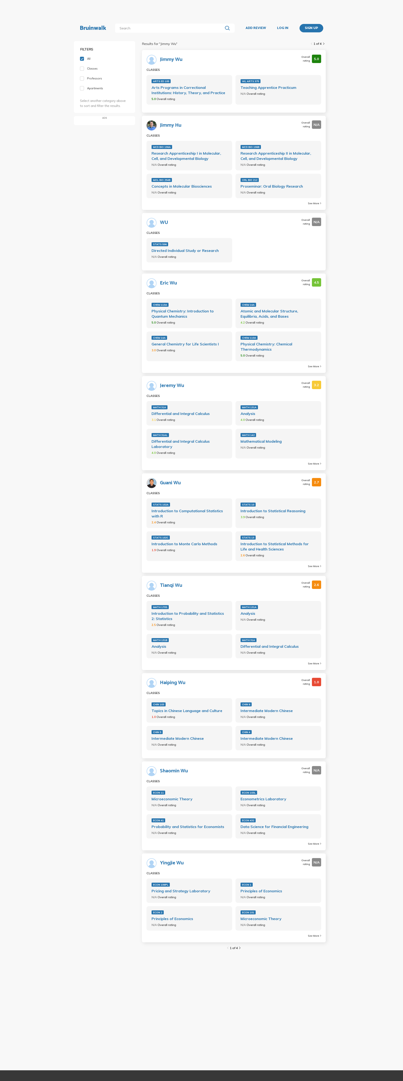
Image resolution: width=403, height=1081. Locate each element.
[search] (170, 28)
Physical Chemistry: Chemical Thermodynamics (266, 347)
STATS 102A (161, 504)
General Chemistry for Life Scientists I (185, 344)
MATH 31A (159, 407)
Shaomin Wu (174, 771)
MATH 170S (160, 607)
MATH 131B (160, 640)
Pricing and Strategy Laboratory (181, 891)
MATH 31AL (160, 435)
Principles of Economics (261, 891)
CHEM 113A (160, 304)
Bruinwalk (93, 28)
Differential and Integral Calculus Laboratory (181, 444)
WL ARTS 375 (250, 81)
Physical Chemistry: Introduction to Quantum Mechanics (183, 314)
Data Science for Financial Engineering (274, 826)
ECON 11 (158, 792)
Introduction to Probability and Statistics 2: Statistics (188, 616)
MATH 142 (248, 435)
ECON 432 (248, 820)
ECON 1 (246, 884)
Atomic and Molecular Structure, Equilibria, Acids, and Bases (269, 314)
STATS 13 (248, 537)
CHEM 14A (248, 304)
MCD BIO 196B (250, 147)
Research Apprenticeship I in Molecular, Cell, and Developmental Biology (186, 156)
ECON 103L (249, 792)
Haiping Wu (172, 683)
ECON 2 (157, 912)
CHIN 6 (246, 704)
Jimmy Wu (171, 59)
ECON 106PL (160, 884)
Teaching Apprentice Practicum (268, 87)
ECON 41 (158, 820)
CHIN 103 (158, 704)
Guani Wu (170, 483)
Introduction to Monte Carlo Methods (184, 543)
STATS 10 (248, 504)
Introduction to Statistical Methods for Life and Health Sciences (275, 546)
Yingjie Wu (172, 863)
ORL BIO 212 (249, 180)
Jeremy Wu (172, 386)
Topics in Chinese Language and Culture (187, 710)
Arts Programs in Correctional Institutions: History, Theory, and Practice (188, 90)
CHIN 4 (246, 732)
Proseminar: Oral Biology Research (272, 186)
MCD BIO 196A (162, 147)
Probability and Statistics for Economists (188, 826)
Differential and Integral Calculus (181, 413)
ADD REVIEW (256, 28)
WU (164, 222)
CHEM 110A (249, 337)
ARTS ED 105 (161, 81)
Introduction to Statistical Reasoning (273, 510)
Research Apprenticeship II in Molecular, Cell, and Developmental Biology (276, 156)
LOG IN (282, 28)
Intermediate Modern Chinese (267, 710)
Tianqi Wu (171, 585)
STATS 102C (160, 537)
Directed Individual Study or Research (185, 250)
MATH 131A (249, 407)
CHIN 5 (157, 732)
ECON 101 (248, 912)
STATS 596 (160, 244)
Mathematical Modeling (261, 441)
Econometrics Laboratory (263, 799)
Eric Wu (168, 283)
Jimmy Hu (170, 125)
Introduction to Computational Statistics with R (187, 513)
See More (313, 203)
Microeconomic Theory (172, 799)
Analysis (248, 413)
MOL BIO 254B (161, 180)
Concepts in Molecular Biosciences (182, 186)
